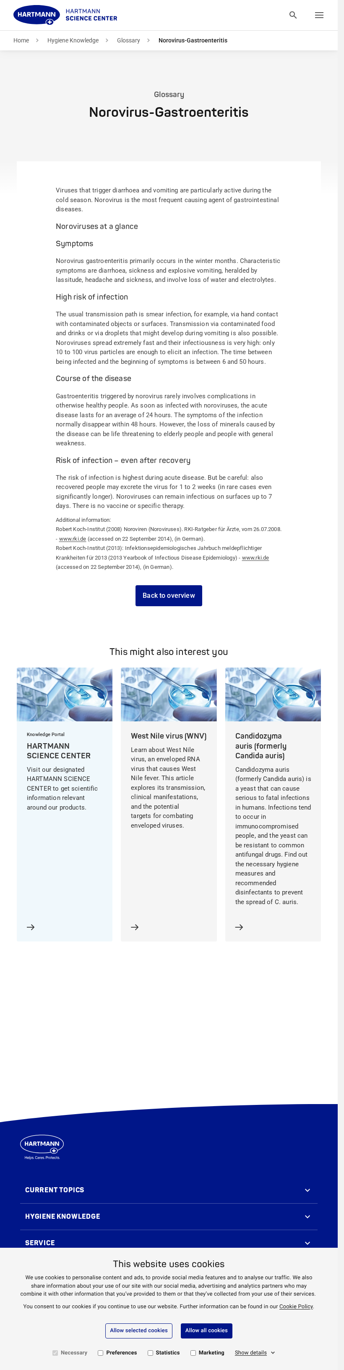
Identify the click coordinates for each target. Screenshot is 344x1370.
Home (21, 40)
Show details (251, 1353)
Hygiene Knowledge (73, 40)
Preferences (121, 1353)
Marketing (211, 1353)
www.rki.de (72, 539)
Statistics (168, 1353)
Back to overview (169, 596)
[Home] (65, 15)
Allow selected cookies (139, 1331)
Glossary (128, 40)
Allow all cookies (206, 1331)
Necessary (74, 1353)
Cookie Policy (296, 1307)
